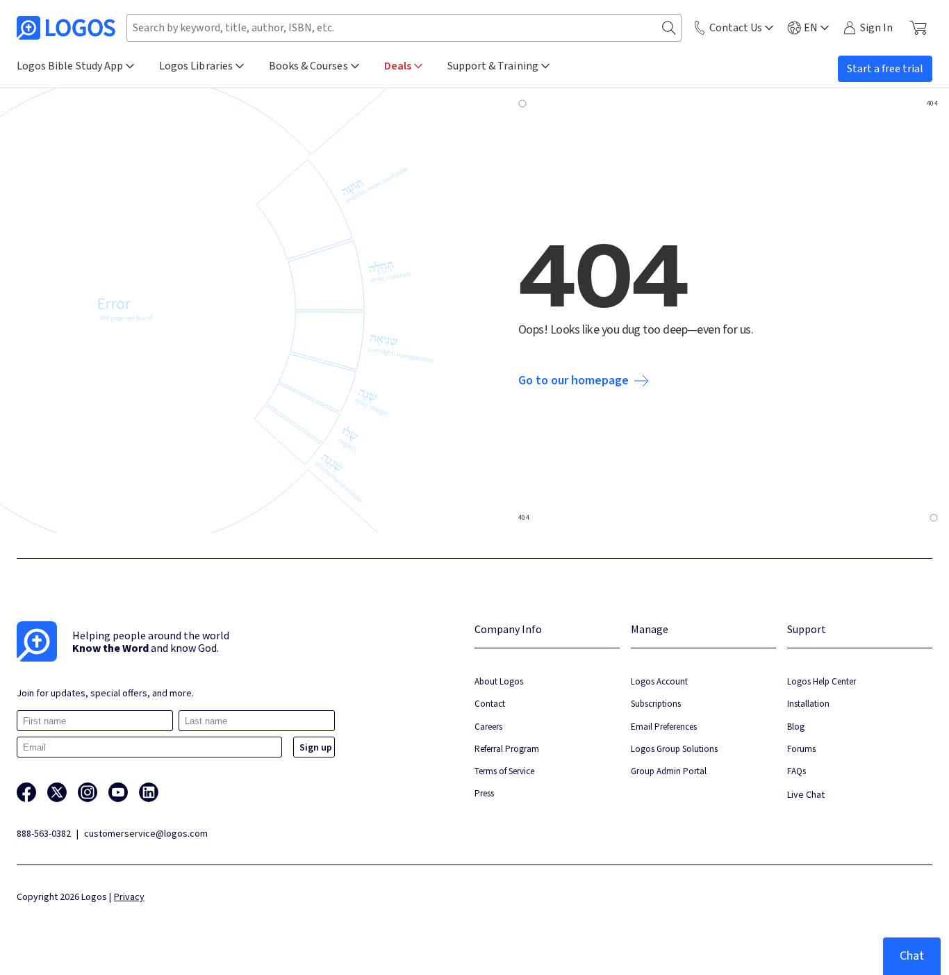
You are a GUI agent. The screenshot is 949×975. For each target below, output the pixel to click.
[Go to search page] (669, 28)
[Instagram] (87, 792)
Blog (795, 726)
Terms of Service (504, 771)
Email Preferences (664, 726)
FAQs (796, 771)
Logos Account (659, 681)
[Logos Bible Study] (66, 27)
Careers (488, 726)
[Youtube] (118, 792)
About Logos (498, 681)
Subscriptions (656, 704)
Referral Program (506, 749)
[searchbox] (404, 28)
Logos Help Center (821, 681)
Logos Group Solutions (674, 749)
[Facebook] (26, 792)
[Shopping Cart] (918, 27)
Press (484, 793)
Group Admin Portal (669, 771)
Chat (912, 956)
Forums (801, 749)
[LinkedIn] (148, 792)
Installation (808, 704)
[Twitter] (57, 792)
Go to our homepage (573, 381)
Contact (489, 704)
